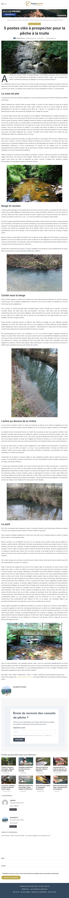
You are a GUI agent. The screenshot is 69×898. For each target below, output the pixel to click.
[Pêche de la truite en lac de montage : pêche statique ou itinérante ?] (26, 780)
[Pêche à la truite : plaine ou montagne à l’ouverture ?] (43, 780)
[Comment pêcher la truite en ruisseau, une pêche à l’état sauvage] (60, 761)
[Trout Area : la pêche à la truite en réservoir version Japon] (8, 780)
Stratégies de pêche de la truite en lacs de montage (26, 769)
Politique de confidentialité (39, 892)
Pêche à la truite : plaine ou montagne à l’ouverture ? (43, 787)
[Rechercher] (67, 4)
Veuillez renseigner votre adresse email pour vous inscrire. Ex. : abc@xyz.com (32, 735)
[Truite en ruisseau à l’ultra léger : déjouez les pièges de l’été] (8, 761)
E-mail (3, 866)
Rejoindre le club (19, 728)
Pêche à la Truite (17, 20)
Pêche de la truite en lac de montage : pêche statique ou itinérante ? (26, 787)
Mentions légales (25, 892)
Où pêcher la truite (28, 20)
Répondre (13, 809)
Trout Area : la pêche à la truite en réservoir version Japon (8, 787)
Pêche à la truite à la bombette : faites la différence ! (42, 769)
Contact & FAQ (52, 892)
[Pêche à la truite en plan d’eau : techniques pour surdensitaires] (60, 780)
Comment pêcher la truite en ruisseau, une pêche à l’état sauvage (60, 769)
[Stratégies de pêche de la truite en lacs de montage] (26, 761)
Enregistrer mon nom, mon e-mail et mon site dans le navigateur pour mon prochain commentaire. (31, 873)
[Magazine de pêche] (34, 3)
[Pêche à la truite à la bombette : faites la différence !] (43, 761)
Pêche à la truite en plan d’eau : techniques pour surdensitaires (60, 787)
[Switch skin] (64, 4)
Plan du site (16, 892)
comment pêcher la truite (25, 677)
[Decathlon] (34, 13)
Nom (3, 858)
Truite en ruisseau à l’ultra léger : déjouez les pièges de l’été (7, 769)
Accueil (9, 20)
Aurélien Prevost (20, 38)
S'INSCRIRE (19, 739)
